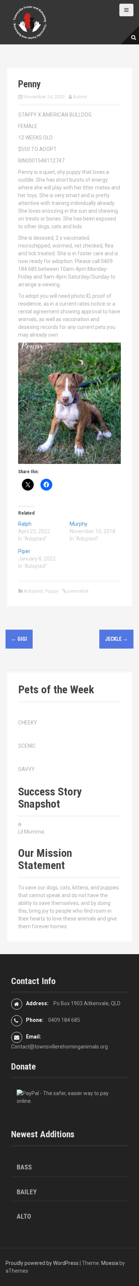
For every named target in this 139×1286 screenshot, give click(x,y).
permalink (78, 591)
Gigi (19, 639)
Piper (24, 551)
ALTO (24, 1216)
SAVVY (26, 769)
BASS (24, 1167)
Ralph (25, 524)
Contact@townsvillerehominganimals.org (59, 1047)
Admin (80, 97)
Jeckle (116, 639)
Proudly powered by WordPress (42, 1263)
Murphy (78, 524)
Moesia (109, 1263)
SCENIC (27, 746)
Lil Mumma (31, 832)
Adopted (33, 591)
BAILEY (27, 1192)
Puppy (52, 591)
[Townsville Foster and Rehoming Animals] (29, 22)
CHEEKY (27, 723)
